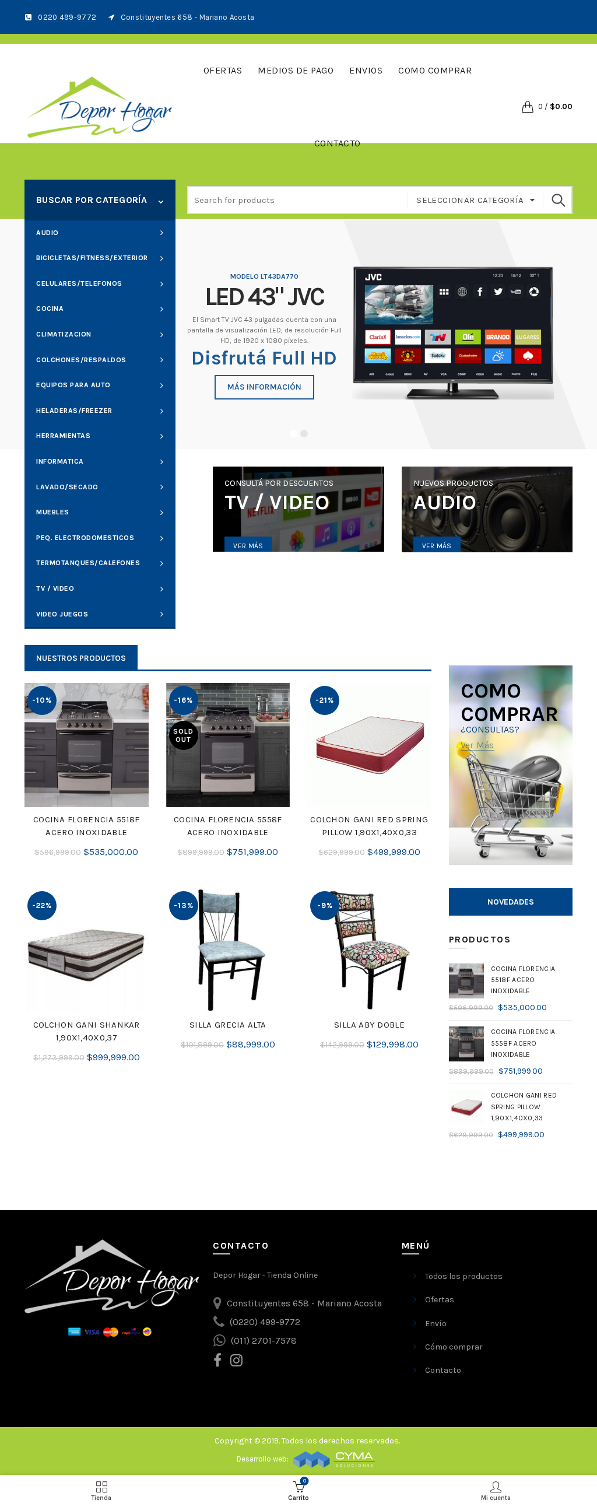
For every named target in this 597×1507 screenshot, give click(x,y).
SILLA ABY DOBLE (369, 1024)
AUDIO (47, 233)
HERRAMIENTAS (63, 436)
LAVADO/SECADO (67, 487)
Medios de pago (295, 70)
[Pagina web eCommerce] (334, 1459)
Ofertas (223, 70)
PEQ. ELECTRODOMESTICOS (85, 538)
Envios (365, 70)
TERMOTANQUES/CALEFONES (88, 563)
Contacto (337, 143)
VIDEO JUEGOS (62, 614)
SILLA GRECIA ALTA (227, 1024)
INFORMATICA (60, 461)
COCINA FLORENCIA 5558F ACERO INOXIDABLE (228, 825)
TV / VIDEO (55, 588)
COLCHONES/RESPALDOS (81, 360)
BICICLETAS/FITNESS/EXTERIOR (92, 258)
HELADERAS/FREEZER (74, 410)
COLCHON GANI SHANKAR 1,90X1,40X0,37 (86, 1031)
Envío (436, 1324)
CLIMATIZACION (64, 334)
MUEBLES (52, 512)
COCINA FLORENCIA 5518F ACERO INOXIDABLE (86, 825)
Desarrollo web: (263, 1459)
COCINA (50, 308)
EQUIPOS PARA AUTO (73, 385)
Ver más (248, 546)
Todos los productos (464, 1276)
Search (558, 200)
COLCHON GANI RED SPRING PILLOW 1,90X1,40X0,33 (369, 825)
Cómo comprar (454, 1347)
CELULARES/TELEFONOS (79, 283)
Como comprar (435, 70)
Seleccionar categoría (470, 200)
